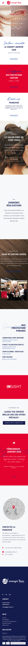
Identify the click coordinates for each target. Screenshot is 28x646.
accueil (4, 617)
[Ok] (26, 640)
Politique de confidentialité (9, 621)
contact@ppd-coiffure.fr (7, 607)
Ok (4, 643)
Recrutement (5, 619)
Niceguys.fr (4, 633)
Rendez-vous (5, 625)
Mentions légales (6, 623)
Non (8, 643)
